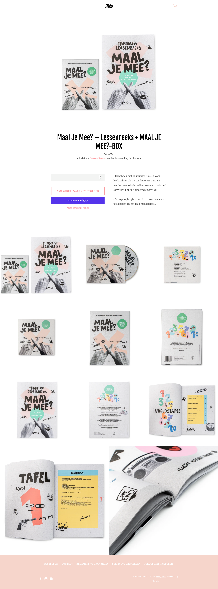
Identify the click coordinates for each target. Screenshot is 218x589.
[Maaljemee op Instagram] (45, 578)
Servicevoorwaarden (126, 564)
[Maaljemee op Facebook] (40, 578)
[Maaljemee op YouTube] (51, 578)
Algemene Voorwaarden (93, 564)
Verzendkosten (98, 158)
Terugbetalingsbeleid (159, 564)
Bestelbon (51, 564)
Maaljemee (161, 576)
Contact (67, 564)
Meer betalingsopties (78, 207)
